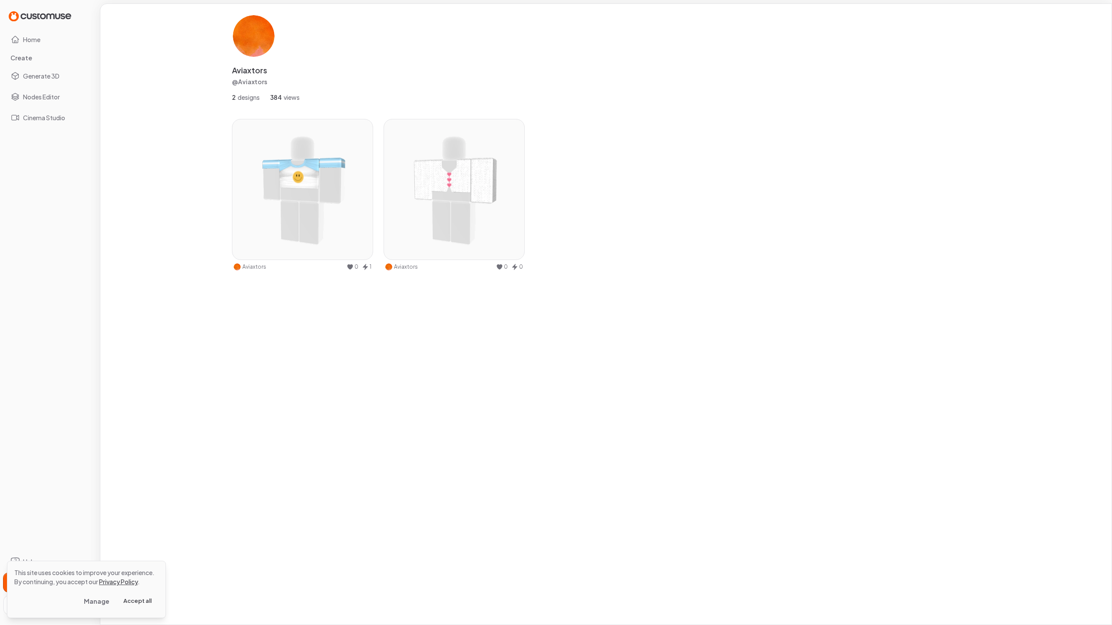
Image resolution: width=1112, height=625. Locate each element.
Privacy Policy (118, 582)
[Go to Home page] (40, 15)
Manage (96, 601)
